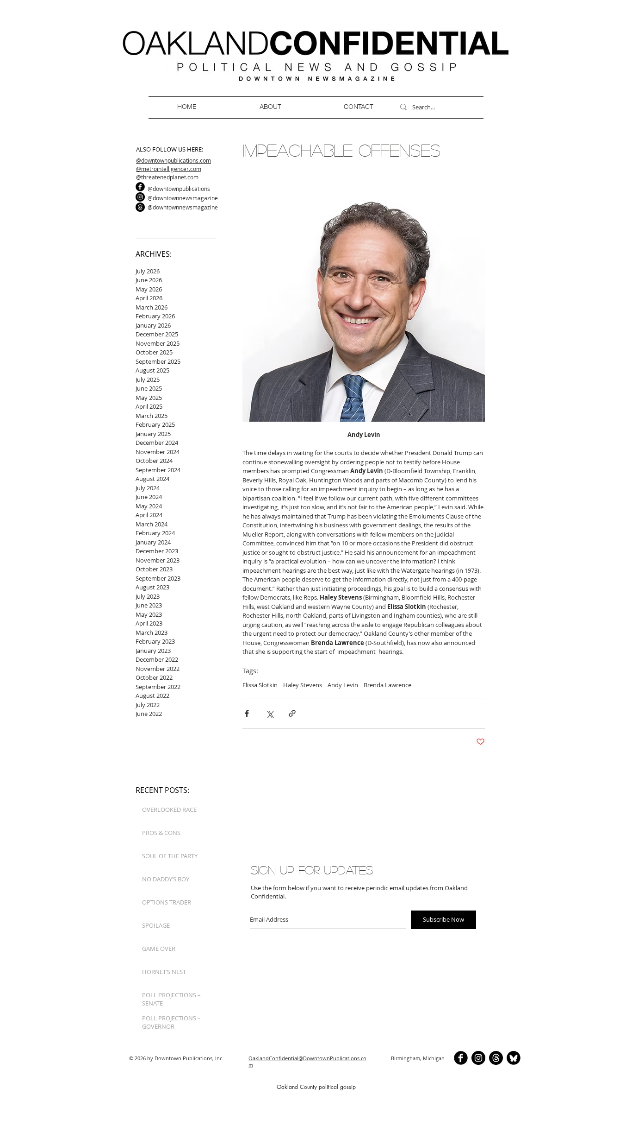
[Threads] (140, 207)
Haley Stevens (302, 685)
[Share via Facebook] (246, 713)
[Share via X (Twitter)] (269, 713)
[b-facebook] (140, 186)
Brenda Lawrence (387, 685)
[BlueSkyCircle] (513, 1058)
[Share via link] (292, 713)
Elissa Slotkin (260, 685)
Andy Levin (343, 685)
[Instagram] (140, 197)
